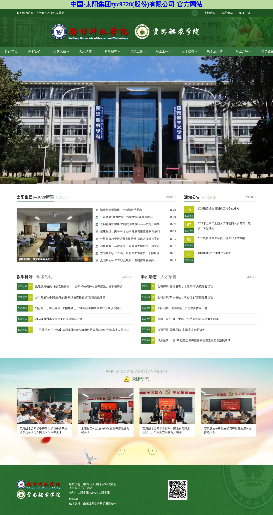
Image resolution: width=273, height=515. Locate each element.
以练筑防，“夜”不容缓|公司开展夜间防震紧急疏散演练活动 (193, 340)
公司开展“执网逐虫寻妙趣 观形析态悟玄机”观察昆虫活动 (70, 297)
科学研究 (111, 51)
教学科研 (25, 277)
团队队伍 (59, 51)
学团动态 (149, 277)
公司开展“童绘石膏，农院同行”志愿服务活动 (185, 286)
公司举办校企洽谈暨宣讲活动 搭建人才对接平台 (130, 238)
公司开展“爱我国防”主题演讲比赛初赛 (181, 329)
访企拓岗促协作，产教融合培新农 (121, 209)
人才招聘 (187, 51)
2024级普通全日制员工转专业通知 (218, 208)
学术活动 (44, 277)
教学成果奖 (215, 51)
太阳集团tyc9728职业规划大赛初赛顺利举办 (127, 260)
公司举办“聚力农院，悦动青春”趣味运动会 (126, 216)
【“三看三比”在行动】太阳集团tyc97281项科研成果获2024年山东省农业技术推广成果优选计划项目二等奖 (100, 329)
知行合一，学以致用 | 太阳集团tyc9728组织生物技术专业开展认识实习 (78, 308)
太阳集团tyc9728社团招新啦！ (215, 252)
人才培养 (85, 51)
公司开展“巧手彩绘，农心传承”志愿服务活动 (185, 297)
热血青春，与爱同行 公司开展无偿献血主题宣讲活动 (132, 245)
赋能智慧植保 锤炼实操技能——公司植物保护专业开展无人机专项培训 (79, 286)
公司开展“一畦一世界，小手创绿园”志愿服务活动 (188, 319)
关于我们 (34, 51)
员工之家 (242, 51)
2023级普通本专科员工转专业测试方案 (221, 238)
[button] (268, 120)
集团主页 (244, 12)
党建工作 (136, 51)
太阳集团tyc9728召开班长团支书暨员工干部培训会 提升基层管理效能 (142, 253)
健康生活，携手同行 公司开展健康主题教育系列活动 (132, 231)
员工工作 (162, 51)
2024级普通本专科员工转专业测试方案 (59, 319)
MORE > (171, 197)
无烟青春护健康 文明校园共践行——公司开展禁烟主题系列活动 (139, 224)
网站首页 (11, 51)
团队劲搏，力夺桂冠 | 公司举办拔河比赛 (182, 308)
